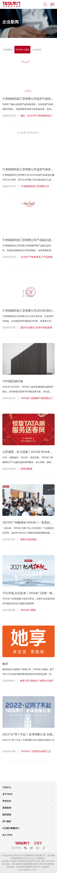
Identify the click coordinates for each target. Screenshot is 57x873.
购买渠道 (6, 814)
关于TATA (7, 794)
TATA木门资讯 (22, 49)
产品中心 (6, 787)
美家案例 (6, 807)
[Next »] (41, 769)
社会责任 (36, 49)
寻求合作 (6, 801)
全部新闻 (7, 49)
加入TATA (7, 834)
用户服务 (6, 821)
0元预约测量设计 (10, 828)
